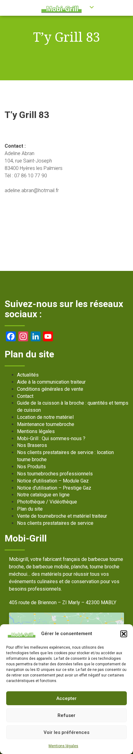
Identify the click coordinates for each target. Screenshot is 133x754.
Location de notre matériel (45, 417)
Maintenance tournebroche (45, 424)
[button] (124, 634)
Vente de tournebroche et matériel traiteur (62, 516)
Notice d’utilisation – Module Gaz (53, 481)
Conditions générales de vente (50, 389)
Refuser (66, 715)
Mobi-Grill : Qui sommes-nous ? (51, 438)
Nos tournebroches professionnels (55, 474)
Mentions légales (63, 746)
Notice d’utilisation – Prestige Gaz (54, 488)
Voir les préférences (66, 732)
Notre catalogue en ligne (43, 495)
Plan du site (30, 509)
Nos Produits (31, 467)
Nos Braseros (32, 445)
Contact (25, 396)
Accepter (66, 698)
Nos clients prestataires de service (55, 523)
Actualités (28, 375)
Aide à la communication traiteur (51, 382)
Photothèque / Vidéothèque (47, 502)
